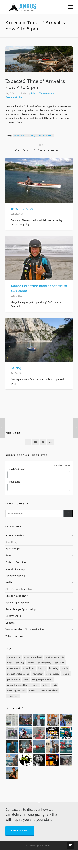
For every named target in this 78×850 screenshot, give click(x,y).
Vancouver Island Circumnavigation (24, 629)
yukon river (12, 695)
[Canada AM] (25, 720)
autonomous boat (33, 657)
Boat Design (11, 542)
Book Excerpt (12, 548)
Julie (33, 93)
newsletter (38, 673)
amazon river (13, 657)
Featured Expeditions (16, 562)
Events (9, 555)
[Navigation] (70, 7)
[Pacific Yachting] (12, 720)
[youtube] (35, 442)
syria (54, 685)
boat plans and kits (54, 657)
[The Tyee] (25, 760)
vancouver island (45, 135)
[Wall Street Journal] (12, 733)
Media (8, 582)
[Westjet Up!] (12, 760)
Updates (10, 622)
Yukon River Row (14, 636)
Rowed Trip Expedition (17, 602)
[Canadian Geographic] (52, 733)
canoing (20, 662)
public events (13, 679)
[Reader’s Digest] (66, 746)
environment (13, 668)
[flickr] (50, 442)
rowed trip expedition (17, 685)
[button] (68, 513)
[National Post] (39, 760)
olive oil (66, 673)
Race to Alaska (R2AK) (17, 595)
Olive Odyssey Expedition (18, 589)
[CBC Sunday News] (52, 760)
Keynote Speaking (15, 575)
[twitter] (43, 442)
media (65, 668)
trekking (33, 690)
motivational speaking (18, 673)
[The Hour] (25, 746)
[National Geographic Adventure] (52, 746)
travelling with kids (16, 690)
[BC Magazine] (66, 720)
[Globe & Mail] (39, 746)
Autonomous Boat (15, 535)
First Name (13, 481)
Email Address (16, 469)
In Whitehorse (22, 208)
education (60, 662)
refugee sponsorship (42, 679)
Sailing (16, 368)
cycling (30, 662)
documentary (44, 662)
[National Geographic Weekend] (12, 773)
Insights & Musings (15, 569)
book (9, 662)
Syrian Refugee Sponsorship (20, 609)
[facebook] (28, 442)
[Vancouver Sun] (25, 733)
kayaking (53, 668)
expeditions (19, 135)
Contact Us (19, 830)
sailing (45, 685)
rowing (31, 135)
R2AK (26, 679)
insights (42, 668)
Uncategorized (13, 616)
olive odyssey (52, 673)
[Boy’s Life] (52, 720)
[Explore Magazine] (66, 760)
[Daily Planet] (39, 720)
